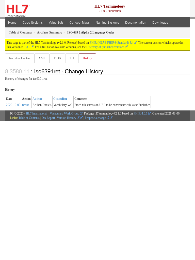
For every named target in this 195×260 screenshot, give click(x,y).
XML (42, 58)
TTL (72, 58)
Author (37, 99)
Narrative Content (19, 58)
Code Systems (33, 22)
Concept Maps (80, 22)
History (87, 58)
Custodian (60, 99)
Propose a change (96, 118)
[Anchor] (106, 71)
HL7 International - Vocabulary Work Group (52, 113)
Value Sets (56, 22)
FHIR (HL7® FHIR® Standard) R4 (111, 42)
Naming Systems (107, 22)
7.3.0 (27, 47)
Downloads (160, 22)
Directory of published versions (105, 47)
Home (12, 22)
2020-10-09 (13, 105)
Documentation (135, 22)
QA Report (48, 118)
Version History (67, 118)
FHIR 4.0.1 (141, 113)
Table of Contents (29, 118)
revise (25, 105)
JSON (57, 58)
